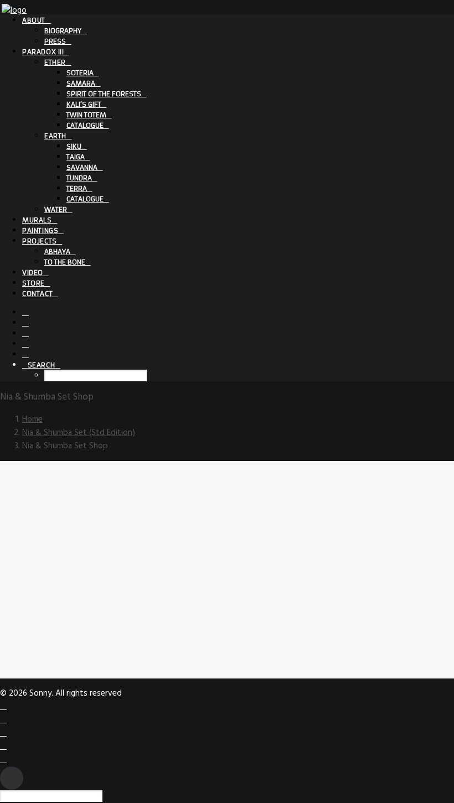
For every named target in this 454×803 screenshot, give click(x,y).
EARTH (55, 136)
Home (32, 419)
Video (32, 272)
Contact (37, 293)
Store (33, 283)
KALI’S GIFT (83, 104)
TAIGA (75, 157)
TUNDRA (79, 178)
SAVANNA (81, 167)
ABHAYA (57, 251)
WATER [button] (55, 209)
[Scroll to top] (11, 778)
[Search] (55, 796)
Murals (37, 220)
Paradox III (43, 52)
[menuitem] (238, 30)
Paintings (40, 230)
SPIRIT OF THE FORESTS (103, 94)
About (33, 20)
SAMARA (80, 83)
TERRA (76, 188)
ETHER (55, 62)
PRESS (55, 41)
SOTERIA (80, 73)
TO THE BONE (64, 262)
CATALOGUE (85, 125)
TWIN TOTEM (86, 115)
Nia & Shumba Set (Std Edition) (78, 432)
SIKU (73, 146)
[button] (25, 312)
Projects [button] (39, 241)
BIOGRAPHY (62, 31)
